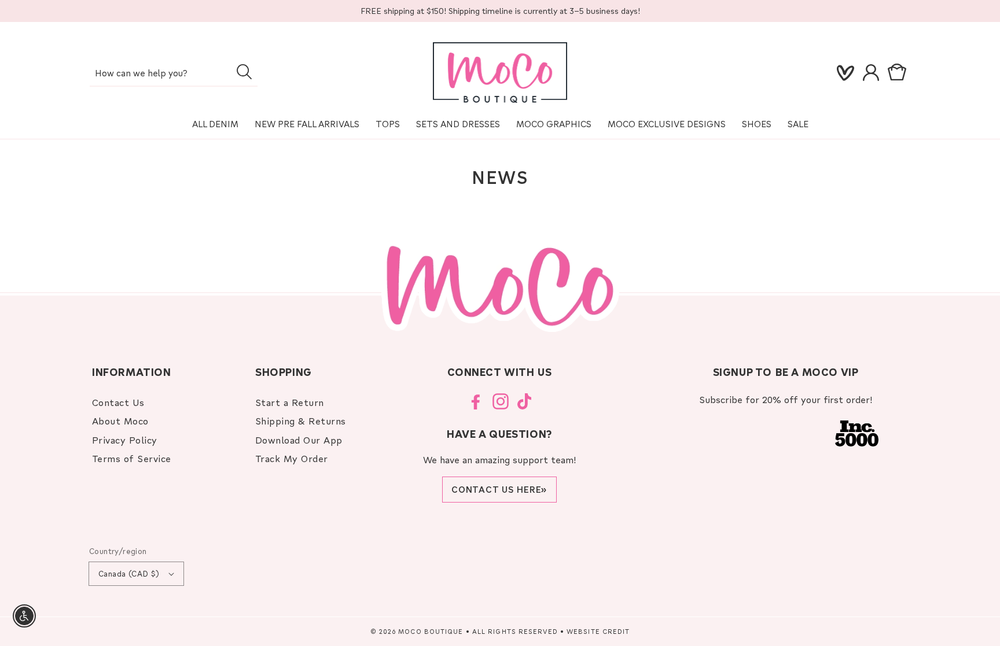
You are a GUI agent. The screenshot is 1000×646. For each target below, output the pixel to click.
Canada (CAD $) (129, 573)
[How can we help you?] (244, 71)
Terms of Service (131, 458)
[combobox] (174, 74)
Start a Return (289, 402)
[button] (899, 73)
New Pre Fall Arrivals (307, 124)
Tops (388, 124)
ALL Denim (215, 124)
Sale (798, 124)
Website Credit (598, 631)
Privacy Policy (124, 440)
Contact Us (118, 402)
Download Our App (299, 440)
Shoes (756, 124)
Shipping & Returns (300, 421)
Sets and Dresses (458, 124)
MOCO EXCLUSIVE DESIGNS (667, 124)
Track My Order (291, 458)
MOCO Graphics (553, 124)
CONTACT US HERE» (499, 489)
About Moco (120, 421)
